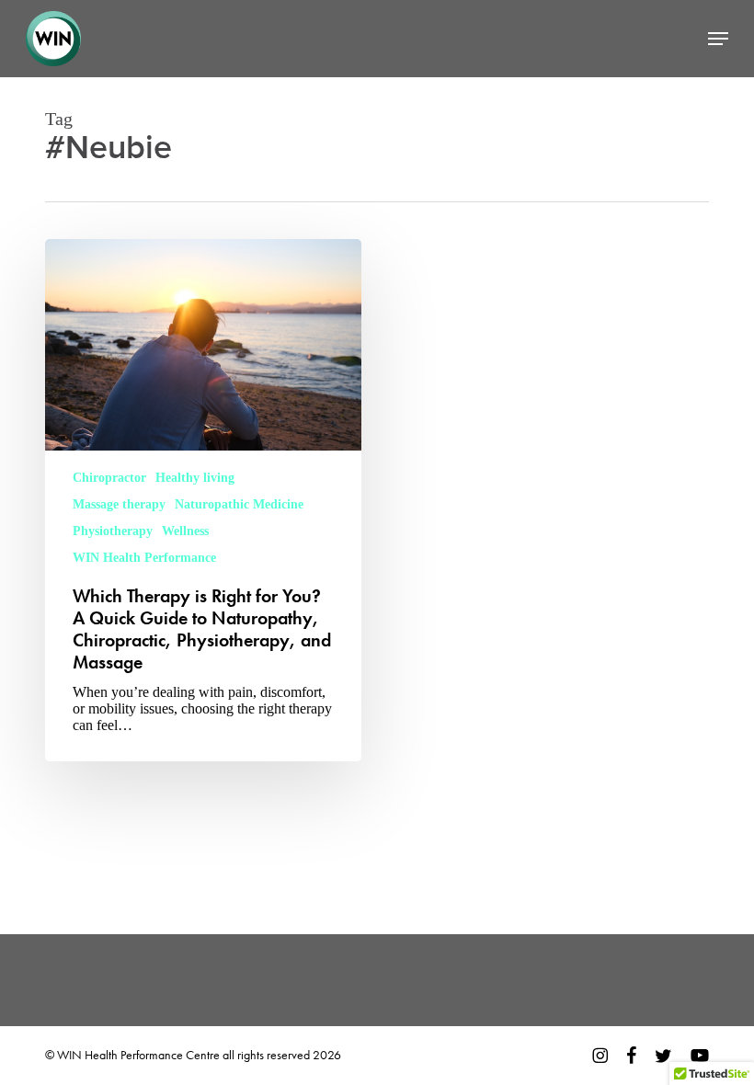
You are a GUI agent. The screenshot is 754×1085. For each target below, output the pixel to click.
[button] (718, 38)
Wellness (185, 531)
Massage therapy (119, 504)
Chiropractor (109, 478)
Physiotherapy (113, 531)
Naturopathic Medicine (239, 504)
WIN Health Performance (144, 558)
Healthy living (194, 478)
